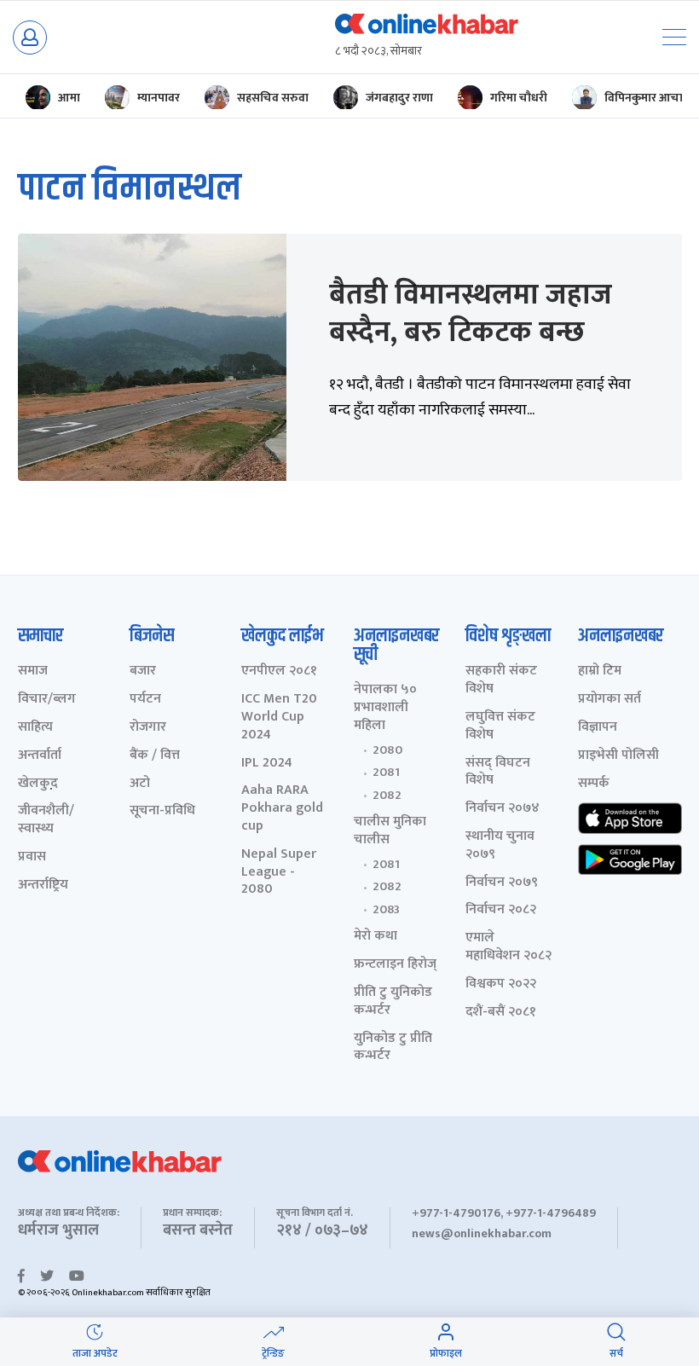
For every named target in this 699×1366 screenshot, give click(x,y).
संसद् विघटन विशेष (497, 772)
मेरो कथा (375, 937)
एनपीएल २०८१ (279, 671)
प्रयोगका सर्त (609, 700)
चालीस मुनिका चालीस (390, 831)
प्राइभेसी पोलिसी (618, 756)
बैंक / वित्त (155, 756)
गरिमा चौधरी (518, 97)
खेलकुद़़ (38, 784)
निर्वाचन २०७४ (502, 809)
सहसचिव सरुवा (273, 97)
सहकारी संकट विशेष (501, 680)
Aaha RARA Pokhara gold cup (282, 808)
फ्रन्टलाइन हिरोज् (395, 965)
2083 (386, 909)
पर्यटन (145, 700)
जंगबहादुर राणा (399, 97)
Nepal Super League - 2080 (278, 872)
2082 (387, 795)
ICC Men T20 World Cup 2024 (279, 717)
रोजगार (148, 728)
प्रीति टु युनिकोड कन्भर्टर (393, 1002)
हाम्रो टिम (599, 671)
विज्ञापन (597, 728)
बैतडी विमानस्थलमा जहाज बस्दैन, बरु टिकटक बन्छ (470, 313)
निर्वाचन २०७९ (501, 883)
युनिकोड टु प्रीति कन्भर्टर (393, 1048)
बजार (143, 671)
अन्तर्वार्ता (39, 756)
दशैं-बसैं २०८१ (500, 1013)
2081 (386, 772)
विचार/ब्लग (47, 700)
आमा (69, 97)
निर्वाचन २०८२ (500, 910)
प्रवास (32, 857)
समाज (33, 671)
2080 (387, 750)
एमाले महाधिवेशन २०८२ (508, 947)
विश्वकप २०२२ (500, 984)
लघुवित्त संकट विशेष (500, 726)
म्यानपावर (158, 97)
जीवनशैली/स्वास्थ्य (46, 820)
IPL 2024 (266, 764)
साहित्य (35, 728)
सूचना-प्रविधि (162, 811)
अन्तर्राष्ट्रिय (43, 885)
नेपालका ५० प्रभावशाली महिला (385, 707)
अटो (140, 784)
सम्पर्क (593, 784)
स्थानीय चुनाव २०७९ (499, 846)
